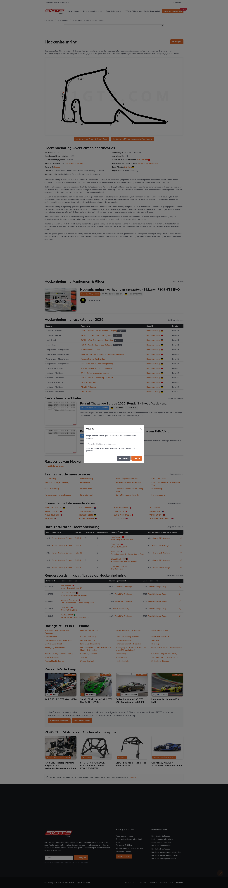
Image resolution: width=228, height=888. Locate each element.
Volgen (136, 458)
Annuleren (124, 458)
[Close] (141, 429)
